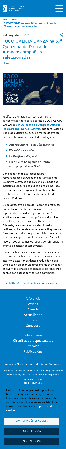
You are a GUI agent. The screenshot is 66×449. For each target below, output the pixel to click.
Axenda (33, 309)
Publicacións (33, 351)
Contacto (33, 326)
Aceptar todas (32, 441)
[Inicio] (13, 8)
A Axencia (33, 298)
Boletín (33, 320)
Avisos (14, 20)
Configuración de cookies (32, 421)
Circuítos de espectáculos (33, 341)
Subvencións (33, 335)
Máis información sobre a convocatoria (33, 283)
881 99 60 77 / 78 (33, 379)
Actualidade (33, 315)
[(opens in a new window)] (61, 35)
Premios (33, 346)
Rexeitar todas (31, 431)
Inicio (5, 20)
